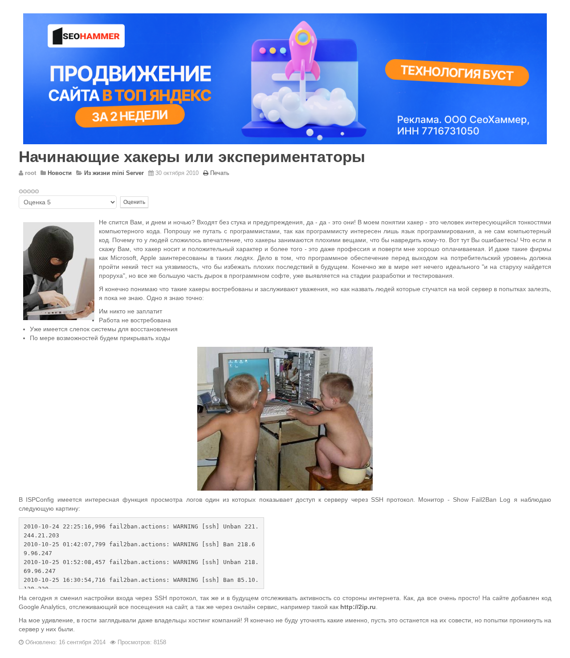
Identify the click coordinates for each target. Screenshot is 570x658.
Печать (219, 173)
